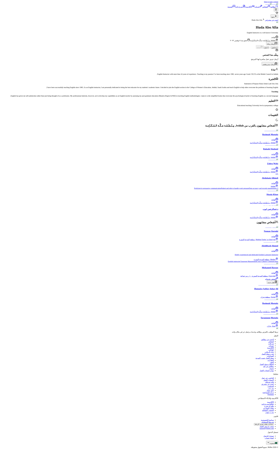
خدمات (257, 7)
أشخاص (265, 7)
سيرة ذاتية (239, 7)
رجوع (273, 17)
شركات (271, 344)
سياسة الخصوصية (267, 420)
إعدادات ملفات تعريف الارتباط (264, 424)
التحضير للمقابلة (268, 410)
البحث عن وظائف (267, 339)
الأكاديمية (248, 7)
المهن (272, 362)
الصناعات (270, 356)
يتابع (266, 47)
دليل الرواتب (269, 352)
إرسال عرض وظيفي (269, 64)
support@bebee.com (267, 428)
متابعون (274, 47)
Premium (271, 394)
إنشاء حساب (269, 438)
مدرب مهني (269, 412)
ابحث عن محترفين (271, 20)
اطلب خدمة (271, 282)
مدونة (272, 368)
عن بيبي (271, 388)
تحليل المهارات (268, 408)
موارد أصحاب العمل (267, 370)
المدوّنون (270, 386)
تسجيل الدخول (268, 436)
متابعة (258, 47)
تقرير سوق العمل (267, 354)
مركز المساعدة (268, 392)
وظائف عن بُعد (268, 366)
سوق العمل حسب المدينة (265, 358)
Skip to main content (271, 2)
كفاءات (271, 350)
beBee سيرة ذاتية (268, 404)
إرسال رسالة (271, 44)
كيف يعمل (270, 390)
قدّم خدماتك (269, 382)
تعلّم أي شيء (269, 406)
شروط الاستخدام (268, 422)
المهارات (271, 360)
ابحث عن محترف (267, 384)
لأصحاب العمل (268, 380)
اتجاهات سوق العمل (267, 364)
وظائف (273, 7)
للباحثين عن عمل (267, 378)
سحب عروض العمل (266, 426)
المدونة (230, 7)
